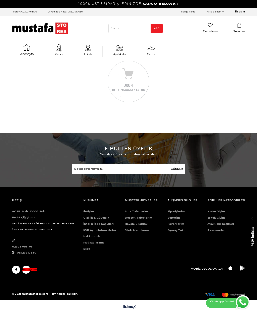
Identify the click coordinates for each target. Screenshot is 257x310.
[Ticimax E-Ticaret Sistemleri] (128, 307)
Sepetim (173, 217)
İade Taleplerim (136, 211)
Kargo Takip (188, 11)
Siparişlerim (176, 211)
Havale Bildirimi (136, 223)
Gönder (177, 168)
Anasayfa (27, 54)
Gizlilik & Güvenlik (96, 217)
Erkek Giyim (216, 217)
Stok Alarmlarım (137, 230)
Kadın (59, 54)
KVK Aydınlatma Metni (99, 230)
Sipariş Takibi (177, 230)
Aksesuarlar (216, 230)
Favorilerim (175, 223)
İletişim (240, 11)
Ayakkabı (119, 54)
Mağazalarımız (93, 242)
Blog (86, 248)
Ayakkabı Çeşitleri (220, 223)
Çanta (151, 54)
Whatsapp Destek (222, 301)
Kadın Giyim (216, 211)
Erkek (88, 54)
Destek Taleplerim (138, 217)
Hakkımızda (92, 236)
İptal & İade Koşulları (98, 223)
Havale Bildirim (215, 11)
